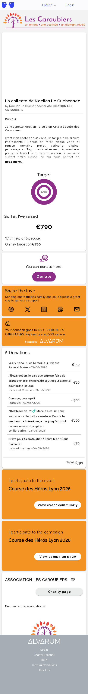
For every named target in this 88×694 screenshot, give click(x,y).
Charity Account (44, 654)
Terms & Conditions (44, 665)
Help (44, 660)
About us (44, 670)
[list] (44, 405)
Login (44, 649)
